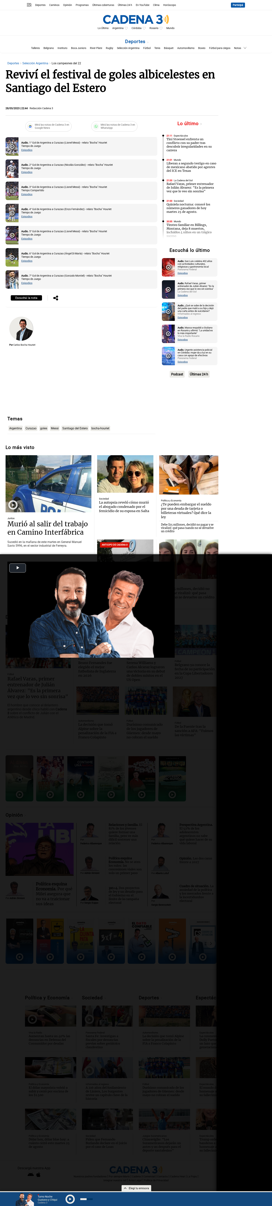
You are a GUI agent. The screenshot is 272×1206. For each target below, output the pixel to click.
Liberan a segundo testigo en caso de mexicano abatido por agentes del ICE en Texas (191, 167)
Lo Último (103, 28)
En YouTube (142, 5)
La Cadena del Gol (183, 180)
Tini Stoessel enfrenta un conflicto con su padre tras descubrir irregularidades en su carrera (189, 144)
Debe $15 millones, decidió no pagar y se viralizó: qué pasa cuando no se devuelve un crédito (187, 528)
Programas (82, 5)
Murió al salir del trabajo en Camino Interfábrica (47, 528)
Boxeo (201, 48)
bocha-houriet (100, 428)
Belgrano (48, 48)
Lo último (188, 123)
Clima (156, 5)
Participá (238, 5)
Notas (237, 48)
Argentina (118, 28)
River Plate (96, 48)
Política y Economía (171, 500)
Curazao (31, 428)
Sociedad (179, 201)
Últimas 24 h (125, 5)
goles (43, 428)
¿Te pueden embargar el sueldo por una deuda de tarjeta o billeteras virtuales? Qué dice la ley (186, 510)
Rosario (154, 28)
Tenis (157, 48)
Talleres (35, 48)
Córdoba (137, 28)
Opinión (67, 5)
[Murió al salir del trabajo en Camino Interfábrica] (48, 483)
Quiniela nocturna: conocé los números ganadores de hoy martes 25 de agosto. (188, 208)
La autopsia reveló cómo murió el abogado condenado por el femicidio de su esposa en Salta (124, 506)
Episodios (26, 150)
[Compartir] (55, 298)
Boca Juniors (78, 48)
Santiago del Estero (75, 428)
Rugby (109, 48)
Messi (55, 428)
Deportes (40, 5)
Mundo (170, 28)
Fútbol (147, 48)
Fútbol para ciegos (219, 48)
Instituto (62, 48)
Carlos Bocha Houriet (24, 344)
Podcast (177, 374)
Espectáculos (181, 135)
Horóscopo (169, 5)
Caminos (54, 5)
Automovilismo (185, 48)
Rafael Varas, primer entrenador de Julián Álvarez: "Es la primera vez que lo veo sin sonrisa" (190, 187)
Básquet (169, 48)
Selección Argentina (128, 48)
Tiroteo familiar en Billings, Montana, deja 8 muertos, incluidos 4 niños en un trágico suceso (189, 230)
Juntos (11, 518)
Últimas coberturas (103, 5)
